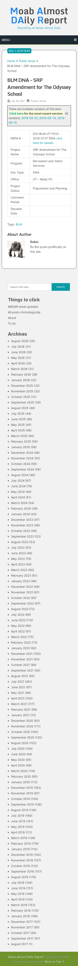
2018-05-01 (29, 118)
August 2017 (19, 944)
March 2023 (19, 570)
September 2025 (22, 402)
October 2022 (20, 598)
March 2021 (19, 704)
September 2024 (22, 469)
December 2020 (22, 720)
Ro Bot (20, 101)
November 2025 (22, 391)
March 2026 (19, 369)
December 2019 (22, 787)
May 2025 (18, 424)
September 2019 (22, 804)
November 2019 (22, 793)
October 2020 (20, 732)
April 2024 (18, 497)
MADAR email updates (23, 306)
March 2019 (19, 838)
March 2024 (19, 503)
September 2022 (22, 603)
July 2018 (17, 882)
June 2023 (18, 553)
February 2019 (21, 843)
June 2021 (18, 687)
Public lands (27, 61)
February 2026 (21, 374)
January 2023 (20, 581)
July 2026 (18, 346)
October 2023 (20, 531)
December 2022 (22, 586)
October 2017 (20, 933)
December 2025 (22, 385)
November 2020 (22, 726)
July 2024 (18, 480)
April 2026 (18, 363)
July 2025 (18, 413)
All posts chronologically (24, 312)
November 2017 (22, 927)
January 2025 (20, 447)
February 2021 (21, 709)
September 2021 (22, 670)
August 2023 (19, 542)
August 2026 (19, 341)
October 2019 (20, 799)
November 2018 (22, 860)
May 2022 (18, 625)
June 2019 (18, 821)
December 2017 (22, 921)
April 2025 (18, 430)
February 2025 (21, 441)
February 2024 (21, 508)
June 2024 (18, 486)
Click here (16, 113)
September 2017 (22, 938)
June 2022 (18, 620)
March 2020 (19, 771)
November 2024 (22, 458)
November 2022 (22, 592)
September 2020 (22, 737)
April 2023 (18, 564)
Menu (6, 40)
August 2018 (19, 877)
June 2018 (18, 888)
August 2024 (19, 475)
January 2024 (20, 514)
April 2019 (18, 832)
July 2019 (17, 815)
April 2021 (18, 698)
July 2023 (18, 547)
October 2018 (20, 866)
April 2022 (18, 631)
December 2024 (22, 452)
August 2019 (19, 810)
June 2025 (18, 419)
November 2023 (22, 525)
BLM (19, 224)
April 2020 (18, 765)
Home (11, 61)
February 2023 (21, 575)
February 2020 (21, 776)
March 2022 (19, 637)
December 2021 (22, 653)
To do (12, 323)
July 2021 (17, 681)
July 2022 (17, 614)
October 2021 (20, 665)
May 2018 (18, 893)
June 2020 (18, 754)
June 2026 (18, 352)
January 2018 (20, 916)
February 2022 (21, 642)
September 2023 (22, 536)
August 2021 (19, 676)
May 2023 (18, 558)
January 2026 (20, 380)
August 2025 (19, 408)
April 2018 (18, 899)
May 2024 (18, 491)
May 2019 (18, 826)
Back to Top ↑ (55, 961)
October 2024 (20, 464)
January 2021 (20, 715)
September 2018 (22, 871)
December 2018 (22, 854)
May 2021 (17, 692)
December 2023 (22, 519)
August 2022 (19, 609)
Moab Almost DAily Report (25, 957)
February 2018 (21, 910)
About (12, 318)
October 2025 (20, 397)
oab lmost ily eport (39, 15)
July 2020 (18, 748)
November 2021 (22, 659)
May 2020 (18, 759)
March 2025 (19, 436)
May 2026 (18, 357)
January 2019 (20, 849)
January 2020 (20, 782)
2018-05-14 (47, 118)
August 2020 (19, 743)
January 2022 (20, 648)
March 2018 (19, 905)
